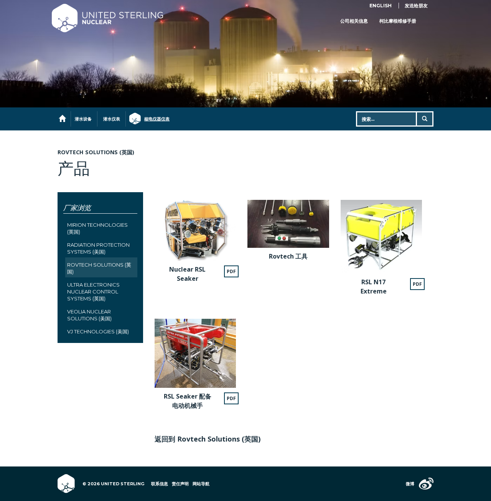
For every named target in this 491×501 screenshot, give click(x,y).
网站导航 (201, 483)
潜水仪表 (111, 119)
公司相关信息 (354, 21)
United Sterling (107, 18)
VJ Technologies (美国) (98, 331)
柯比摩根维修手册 (397, 21)
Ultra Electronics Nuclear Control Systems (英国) (93, 292)
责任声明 (180, 483)
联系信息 (159, 483)
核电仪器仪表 (153, 119)
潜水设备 (83, 119)
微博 (410, 483)
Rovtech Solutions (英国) (96, 152)
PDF (231, 271)
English (380, 5)
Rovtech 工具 (288, 256)
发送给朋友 (416, 5)
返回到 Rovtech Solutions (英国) (207, 438)
